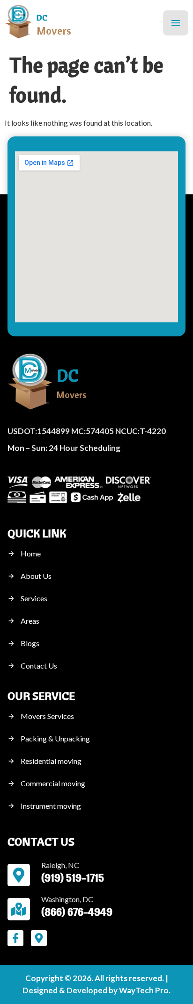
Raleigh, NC (60, 865)
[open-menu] (175, 23)
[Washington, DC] (18, 909)
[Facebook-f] (15, 938)
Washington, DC (67, 899)
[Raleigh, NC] (18, 875)
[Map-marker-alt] (39, 938)
